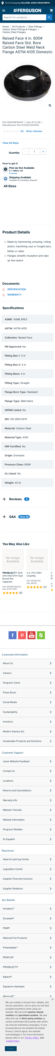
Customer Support (12, 752)
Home (5, 26)
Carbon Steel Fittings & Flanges (19, 29)
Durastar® (8, 918)
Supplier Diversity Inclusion (18, 878)
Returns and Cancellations (17, 790)
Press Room (9, 692)
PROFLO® (8, 957)
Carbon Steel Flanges (14, 32)
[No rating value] (11, 131)
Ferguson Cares (11, 682)
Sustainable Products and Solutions (22, 741)
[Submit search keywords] (49, 17)
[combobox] (26, 17)
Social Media (10, 702)
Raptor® (7, 976)
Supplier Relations (13, 888)
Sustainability (10, 711)
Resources (8, 850)
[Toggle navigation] (4, 10)
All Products (19, 26)
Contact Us (9, 771)
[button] (52, 999)
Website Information (14, 819)
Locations (8, 780)
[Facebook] (12, 635)
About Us (8, 663)
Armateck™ (9, 908)
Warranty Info (10, 800)
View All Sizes (10, 142)
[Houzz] (41, 635)
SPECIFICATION (16, 289)
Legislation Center (13, 869)
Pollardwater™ (10, 947)
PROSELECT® (10, 967)
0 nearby (13, 173)
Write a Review (34, 131)
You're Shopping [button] (27, 3)
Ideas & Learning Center (16, 859)
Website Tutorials (12, 809)
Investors (8, 721)
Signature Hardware (14, 986)
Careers (7, 673)
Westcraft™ (9, 996)
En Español (9, 839)
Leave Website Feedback (16, 761)
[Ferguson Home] (27, 10)
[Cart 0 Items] (51, 10)
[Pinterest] (22, 635)
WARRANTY (14, 294)
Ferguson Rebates (13, 829)
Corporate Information (15, 654)
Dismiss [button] (10, 1049)
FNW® (6, 928)
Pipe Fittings (35, 26)
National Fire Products (15, 937)
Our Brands (8, 899)
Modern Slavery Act (13, 731)
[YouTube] (31, 635)
